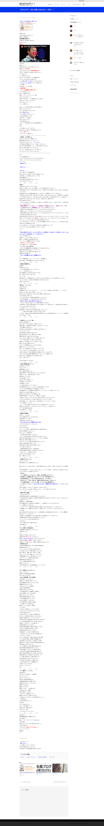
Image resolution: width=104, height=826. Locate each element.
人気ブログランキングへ (24, 30)
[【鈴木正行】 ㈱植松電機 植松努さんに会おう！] (27, 768)
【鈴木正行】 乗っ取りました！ (41, 772)
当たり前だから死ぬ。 (25, 782)
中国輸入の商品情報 (42, 757)
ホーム (75, 26)
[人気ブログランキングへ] (26, 734)
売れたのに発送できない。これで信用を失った (78, 36)
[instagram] (83, 1)
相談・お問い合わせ (77, 4)
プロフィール (63, 4)
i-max (77, 823)
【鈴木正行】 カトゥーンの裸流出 (58, 772)
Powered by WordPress (70, 823)
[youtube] (82, 1)
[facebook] (79, 1)
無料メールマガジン (31, 757)
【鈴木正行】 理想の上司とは (60, 782)
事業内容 (49, 4)
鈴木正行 (34, 17)
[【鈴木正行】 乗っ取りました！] (43, 768)
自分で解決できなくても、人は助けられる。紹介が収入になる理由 (78, 52)
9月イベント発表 (77, 58)
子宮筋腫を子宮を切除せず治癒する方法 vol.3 (78, 44)
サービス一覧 (56, 4)
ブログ (69, 4)
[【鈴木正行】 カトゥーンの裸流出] (60, 768)
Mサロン (23, 757)
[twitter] (80, 1)
